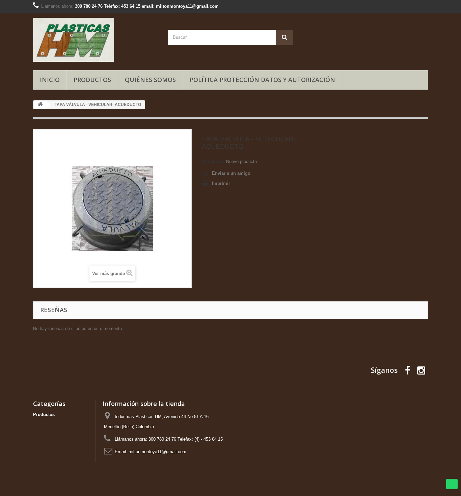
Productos (92, 80)
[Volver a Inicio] (40, 105)
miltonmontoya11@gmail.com (157, 451)
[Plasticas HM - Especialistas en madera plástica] (95, 40)
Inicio (50, 80)
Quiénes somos (150, 80)
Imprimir (221, 183)
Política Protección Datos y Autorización (262, 80)
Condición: (213, 161)
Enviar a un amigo (231, 173)
